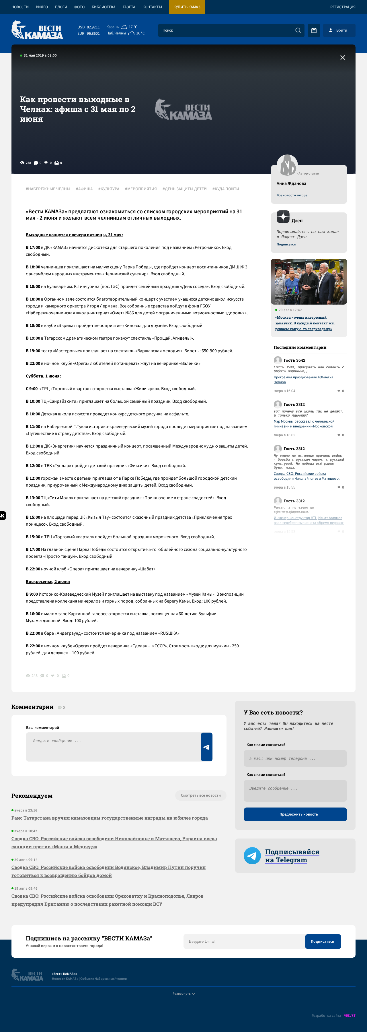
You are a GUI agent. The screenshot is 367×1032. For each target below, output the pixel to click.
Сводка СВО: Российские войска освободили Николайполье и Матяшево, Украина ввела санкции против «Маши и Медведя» (307, 476)
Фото (79, 7)
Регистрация (343, 7)
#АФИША (84, 189)
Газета (129, 7)
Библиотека (104, 7)
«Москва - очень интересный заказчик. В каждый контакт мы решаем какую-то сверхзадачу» (305, 323)
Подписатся (286, 244)
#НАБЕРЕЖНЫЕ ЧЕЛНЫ (48, 189)
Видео (42, 7)
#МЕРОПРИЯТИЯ (141, 189)
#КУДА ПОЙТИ (225, 189)
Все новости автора (292, 195)
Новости (20, 7)
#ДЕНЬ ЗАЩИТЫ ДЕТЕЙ (185, 189)
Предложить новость (299, 814)
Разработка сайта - (334, 1016)
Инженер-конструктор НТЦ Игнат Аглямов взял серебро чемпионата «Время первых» (309, 520)
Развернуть (182, 993)
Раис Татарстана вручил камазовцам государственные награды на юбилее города (109, 818)
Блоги (61, 7)
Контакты (152, 7)
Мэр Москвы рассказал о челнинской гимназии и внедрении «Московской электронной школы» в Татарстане (304, 424)
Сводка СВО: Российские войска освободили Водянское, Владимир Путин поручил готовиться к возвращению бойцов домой (108, 871)
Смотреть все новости (201, 795)
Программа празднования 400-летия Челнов (303, 380)
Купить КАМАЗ (186, 7)
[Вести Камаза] (37, 30)
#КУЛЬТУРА (108, 189)
